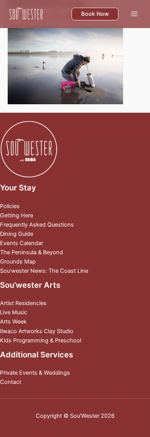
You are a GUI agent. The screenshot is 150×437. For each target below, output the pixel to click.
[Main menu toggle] (134, 14)
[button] (95, 14)
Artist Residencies (23, 303)
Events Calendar (21, 243)
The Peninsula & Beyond (31, 252)
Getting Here (16, 215)
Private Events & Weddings (35, 372)
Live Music (13, 312)
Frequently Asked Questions (37, 224)
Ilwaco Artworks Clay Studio (36, 331)
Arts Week (13, 321)
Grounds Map (18, 261)
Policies (10, 206)
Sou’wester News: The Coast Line (44, 270)
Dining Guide (16, 233)
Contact (10, 382)
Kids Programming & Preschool (40, 340)
